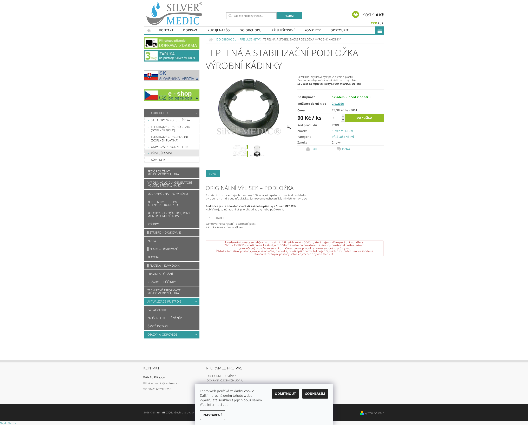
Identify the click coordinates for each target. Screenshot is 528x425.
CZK (374, 23)
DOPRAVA (190, 30)
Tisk (314, 149)
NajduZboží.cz (9, 423)
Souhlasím (315, 393)
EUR (380, 23)
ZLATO (151, 241)
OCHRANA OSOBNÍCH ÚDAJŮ (225, 380)
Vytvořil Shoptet (374, 413)
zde (226, 404)
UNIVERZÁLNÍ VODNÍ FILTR (169, 147)
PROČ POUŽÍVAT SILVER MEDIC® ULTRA (163, 172)
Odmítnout (285, 393)
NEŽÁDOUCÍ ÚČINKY (161, 282)
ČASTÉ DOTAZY (157, 326)
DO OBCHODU (251, 30)
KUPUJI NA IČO (218, 30)
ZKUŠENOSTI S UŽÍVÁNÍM (164, 318)
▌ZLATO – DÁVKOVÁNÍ (162, 249)
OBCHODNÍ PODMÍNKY (221, 376)
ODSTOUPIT (339, 30)
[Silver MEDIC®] (174, 13)
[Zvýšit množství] (343, 116)
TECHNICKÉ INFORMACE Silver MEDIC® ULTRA (164, 291)
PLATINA (153, 257)
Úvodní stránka (149, 30)
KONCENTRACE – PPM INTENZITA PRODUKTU (162, 203)
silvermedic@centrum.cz (163, 383)
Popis (212, 174)
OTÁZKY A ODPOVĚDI (162, 334)
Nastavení (212, 415)
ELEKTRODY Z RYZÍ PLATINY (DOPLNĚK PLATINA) (170, 138)
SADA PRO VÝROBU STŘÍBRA (170, 120)
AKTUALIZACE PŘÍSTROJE (164, 301)
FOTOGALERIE (157, 310)
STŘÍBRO (153, 224)
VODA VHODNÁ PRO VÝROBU (167, 194)
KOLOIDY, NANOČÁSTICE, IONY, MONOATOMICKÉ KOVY (169, 214)
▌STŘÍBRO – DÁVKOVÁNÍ (164, 232)
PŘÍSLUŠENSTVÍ (283, 30)
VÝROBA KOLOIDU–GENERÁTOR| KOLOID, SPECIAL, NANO (170, 183)
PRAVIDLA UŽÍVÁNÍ (160, 274)
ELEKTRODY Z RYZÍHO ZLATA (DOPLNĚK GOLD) (170, 128)
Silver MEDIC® (342, 131)
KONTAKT (166, 30)
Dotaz (346, 149)
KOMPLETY (312, 30)
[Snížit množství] (343, 120)
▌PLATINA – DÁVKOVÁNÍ (163, 265)
